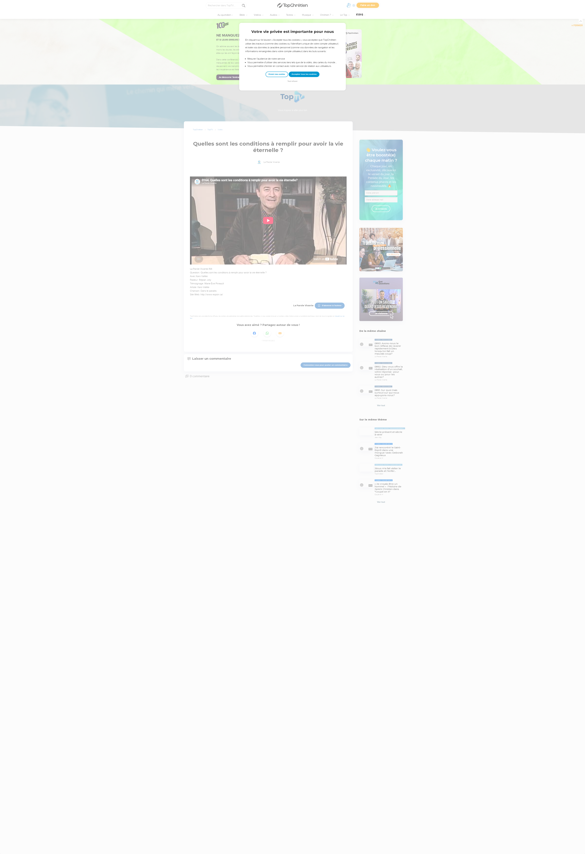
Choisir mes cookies (276, 74)
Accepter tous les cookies (304, 74)
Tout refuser (292, 81)
